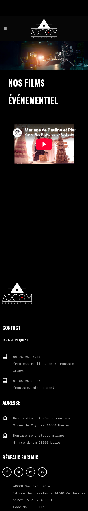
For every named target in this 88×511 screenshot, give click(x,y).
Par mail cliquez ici (16, 339)
